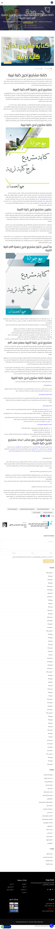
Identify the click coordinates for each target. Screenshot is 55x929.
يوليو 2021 (50, 757)
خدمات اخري (49, 812)
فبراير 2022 (50, 733)
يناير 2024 (50, 655)
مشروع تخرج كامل (36, 512)
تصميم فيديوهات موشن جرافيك (45, 802)
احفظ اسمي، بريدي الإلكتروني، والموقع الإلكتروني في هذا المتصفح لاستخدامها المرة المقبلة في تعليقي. (32, 557)
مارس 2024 (49, 648)
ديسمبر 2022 (49, 699)
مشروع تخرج (34, 22)
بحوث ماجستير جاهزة (48, 792)
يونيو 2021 (50, 761)
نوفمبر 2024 (49, 621)
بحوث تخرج (31, 449)
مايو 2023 (50, 682)
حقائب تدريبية (49, 806)
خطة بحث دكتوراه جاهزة (47, 816)
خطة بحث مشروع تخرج (47, 823)
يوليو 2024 (50, 634)
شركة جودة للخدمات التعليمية (45, 22)
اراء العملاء (23, 890)
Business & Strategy (48, 775)
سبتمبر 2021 (49, 751)
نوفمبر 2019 (49, 764)
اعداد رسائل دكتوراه (48, 778)
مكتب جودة (40, 447)
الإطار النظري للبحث (48, 782)
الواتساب (17, 447)
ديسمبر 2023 (49, 658)
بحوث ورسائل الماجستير (47, 795)
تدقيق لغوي (49, 799)
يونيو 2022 (50, 720)
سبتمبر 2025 (49, 597)
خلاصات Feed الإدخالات (47, 857)
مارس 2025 (49, 610)
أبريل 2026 (50, 576)
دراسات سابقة (49, 829)
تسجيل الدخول (49, 854)
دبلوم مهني (49, 826)
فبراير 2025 (50, 614)
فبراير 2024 (50, 651)
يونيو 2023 (50, 679)
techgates (14, 922)
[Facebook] (49, 516)
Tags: (53, 509)
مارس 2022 (49, 730)
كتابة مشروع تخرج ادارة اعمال (15, 451)
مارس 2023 (49, 689)
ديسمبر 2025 (49, 586)
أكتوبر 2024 (50, 624)
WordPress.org (49, 864)
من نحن (11, 884)
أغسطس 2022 (49, 713)
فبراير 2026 (50, 583)
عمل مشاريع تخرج (41, 201)
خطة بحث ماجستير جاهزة (47, 819)
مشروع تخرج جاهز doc (12, 509)
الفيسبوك (49, 449)
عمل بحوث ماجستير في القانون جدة (17, 526)
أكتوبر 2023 (50, 665)
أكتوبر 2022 (50, 706)
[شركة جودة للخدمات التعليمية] (52, 3)
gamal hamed (38, 69)
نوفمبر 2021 (49, 744)
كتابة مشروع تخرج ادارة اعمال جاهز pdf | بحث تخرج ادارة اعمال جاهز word (38, 526)
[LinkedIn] (41, 516)
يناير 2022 (50, 737)
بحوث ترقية (50, 788)
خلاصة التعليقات (48, 861)
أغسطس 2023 (49, 672)
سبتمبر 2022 (49, 709)
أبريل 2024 (50, 644)
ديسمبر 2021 (49, 740)
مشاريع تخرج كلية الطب (36, 451)
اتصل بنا (23, 892)
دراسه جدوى (49, 833)
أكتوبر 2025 (50, 593)
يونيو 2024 (50, 638)
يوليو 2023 (50, 675)
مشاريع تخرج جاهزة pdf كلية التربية (27, 509)
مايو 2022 (50, 723)
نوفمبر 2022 (49, 703)
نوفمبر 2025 (49, 590)
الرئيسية (23, 884)
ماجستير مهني (49, 840)
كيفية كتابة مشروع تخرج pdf (43, 509)
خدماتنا (24, 887)
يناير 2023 (50, 696)
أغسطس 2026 (49, 573)
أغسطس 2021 (49, 754)
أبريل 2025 (50, 607)
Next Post (24, 523)
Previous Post (45, 522)
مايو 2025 (50, 603)
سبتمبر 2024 (49, 627)
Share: (52, 516)
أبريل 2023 (50, 686)
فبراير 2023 (50, 692)
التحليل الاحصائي (48, 785)
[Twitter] (46, 516)
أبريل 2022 (50, 727)
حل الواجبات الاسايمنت (47, 809)
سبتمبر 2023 (49, 668)
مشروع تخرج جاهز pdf (48, 512)
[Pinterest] (44, 516)
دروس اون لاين (49, 836)
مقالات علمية (10, 890)
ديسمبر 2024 (49, 617)
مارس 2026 (49, 580)
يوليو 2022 (50, 716)
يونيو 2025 (50, 600)
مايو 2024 (50, 641)
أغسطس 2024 (49, 631)
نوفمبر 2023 (49, 662)
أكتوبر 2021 (50, 747)
